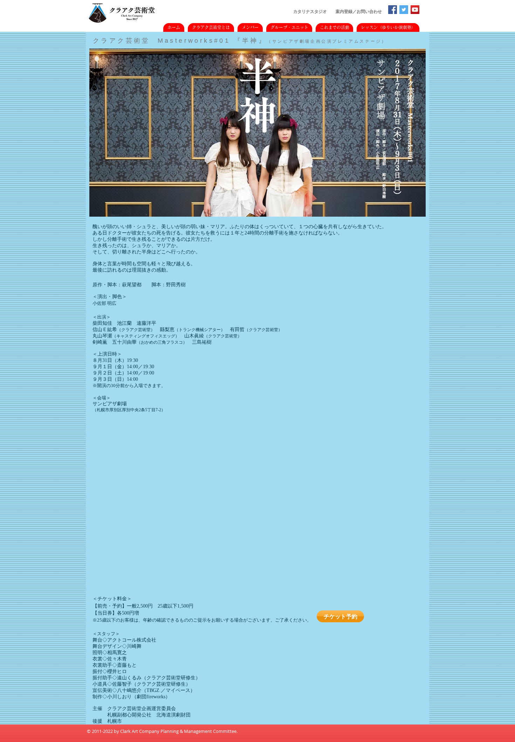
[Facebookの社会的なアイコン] (392, 9)
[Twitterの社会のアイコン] (403, 9)
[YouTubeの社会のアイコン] (415, 9)
